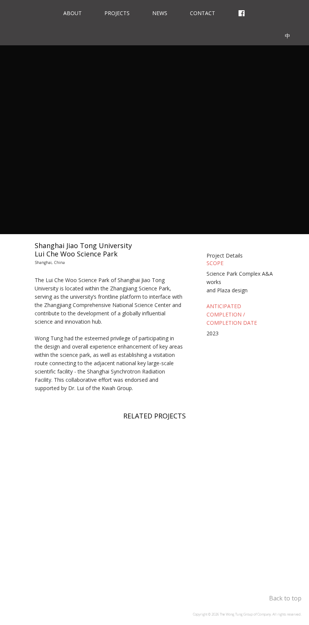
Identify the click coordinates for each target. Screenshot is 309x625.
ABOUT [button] (72, 13)
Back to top (285, 598)
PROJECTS (117, 13)
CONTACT (202, 13)
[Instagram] (267, 11)
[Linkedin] (263, 34)
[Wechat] (289, 11)
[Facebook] (241, 11)
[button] (240, 250)
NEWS (159, 13)
